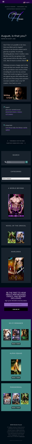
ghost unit (8, 109)
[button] (10, 206)
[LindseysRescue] (18, 205)
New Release (19, 127)
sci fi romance (9, 114)
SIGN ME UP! (16, 309)
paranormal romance (11, 112)
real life (25, 127)
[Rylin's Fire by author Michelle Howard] (20, 237)
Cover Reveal (9, 127)
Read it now (16, 343)
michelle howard (16, 109)
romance (19, 112)
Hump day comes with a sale (15, 143)
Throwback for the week (17, 140)
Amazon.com (14, 435)
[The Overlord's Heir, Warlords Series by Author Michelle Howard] (16, 269)
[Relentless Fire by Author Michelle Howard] (12, 237)
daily (14, 127)
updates (8, 130)
